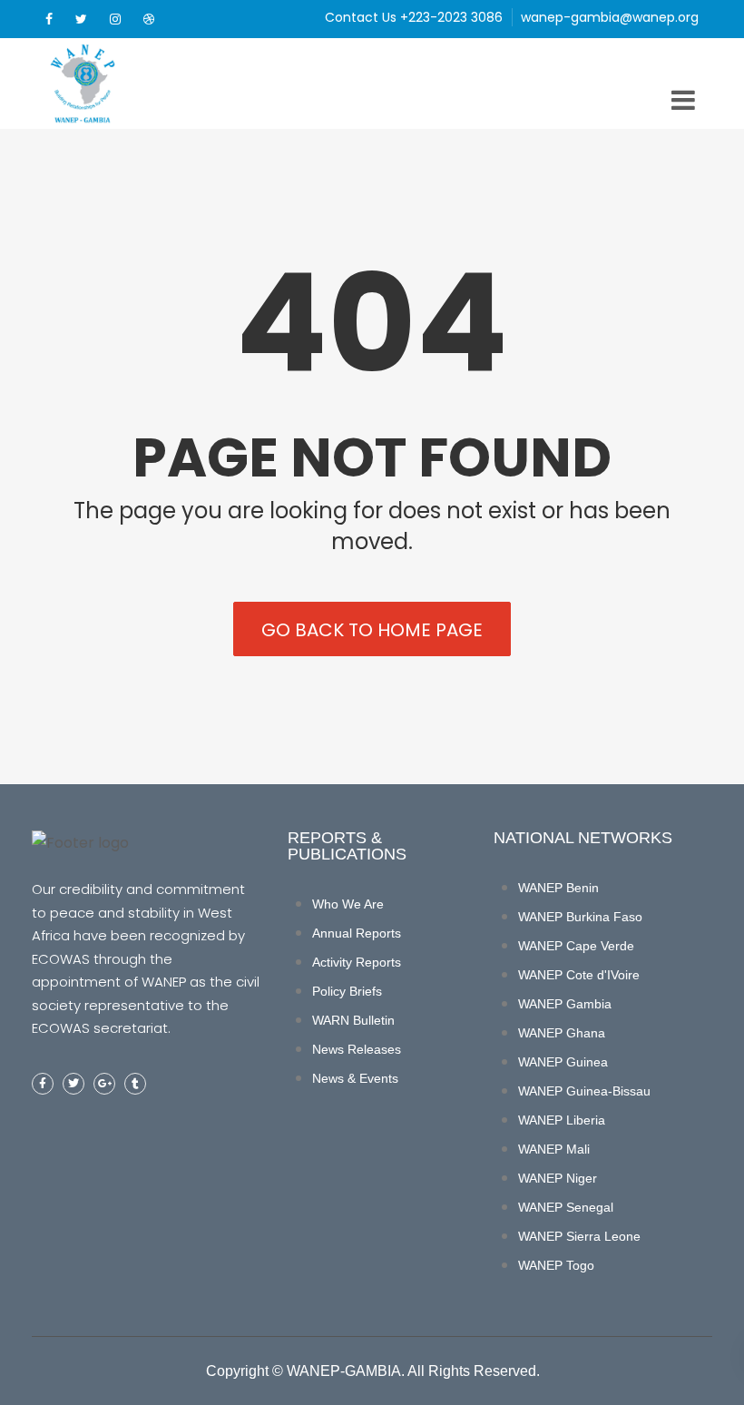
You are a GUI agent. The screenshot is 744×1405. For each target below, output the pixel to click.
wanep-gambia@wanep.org (610, 17)
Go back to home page (372, 630)
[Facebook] (49, 19)
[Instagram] (115, 19)
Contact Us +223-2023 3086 (414, 17)
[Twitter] (81, 19)
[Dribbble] (148, 19)
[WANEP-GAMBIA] (113, 83)
